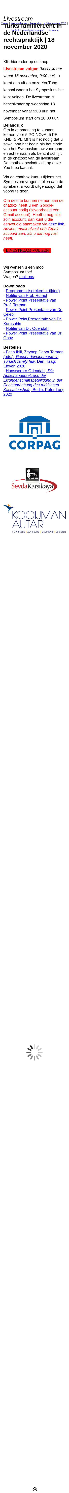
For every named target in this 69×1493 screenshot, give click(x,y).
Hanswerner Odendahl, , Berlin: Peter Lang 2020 (33, 382)
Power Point (16, 319)
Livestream (52, 30)
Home (4, 23)
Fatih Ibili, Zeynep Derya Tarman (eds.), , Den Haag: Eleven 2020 (33, 359)
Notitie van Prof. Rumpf (26, 295)
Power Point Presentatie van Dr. (34, 309)
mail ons (26, 276)
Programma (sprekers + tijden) (33, 290)
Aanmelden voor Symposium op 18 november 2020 (38, 23)
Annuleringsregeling (33, 30)
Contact (15, 30)
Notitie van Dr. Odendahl (27, 328)
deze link (56, 224)
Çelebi (8, 314)
